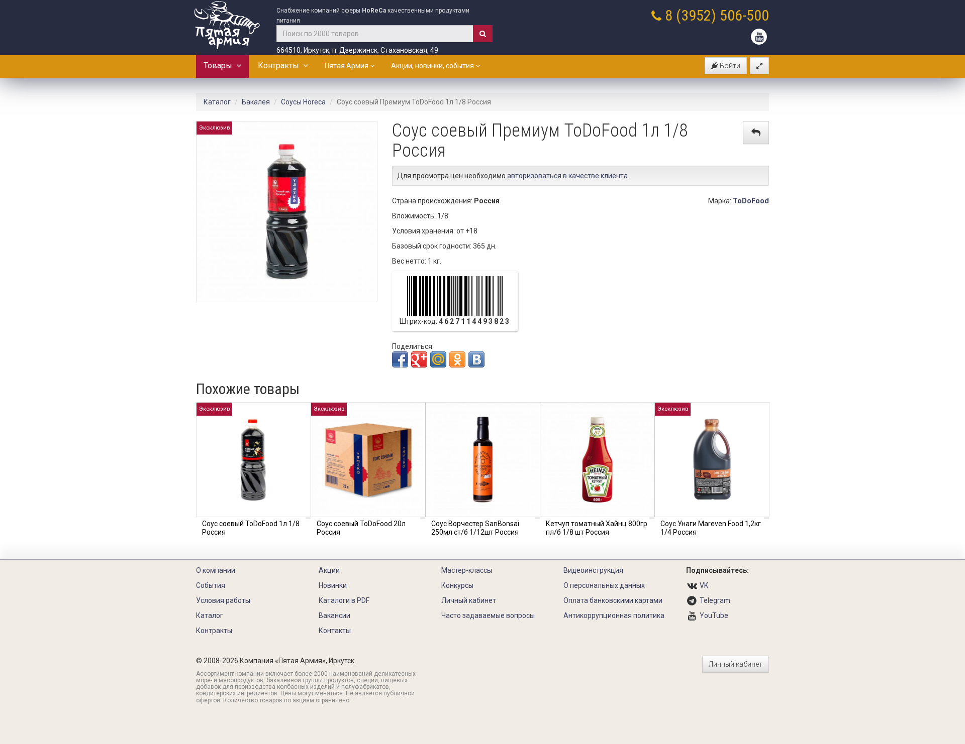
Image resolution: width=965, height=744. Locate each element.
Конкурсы (457, 585)
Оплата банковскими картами (612, 600)
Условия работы (223, 600)
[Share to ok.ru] (457, 359)
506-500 (744, 15)
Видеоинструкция (593, 570)
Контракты (280, 65)
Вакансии (334, 615)
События (210, 585)
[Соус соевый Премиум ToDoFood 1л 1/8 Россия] (287, 211)
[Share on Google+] (419, 359)
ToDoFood (751, 201)
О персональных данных (604, 585)
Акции (329, 570)
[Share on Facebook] (400, 359)
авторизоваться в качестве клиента (567, 176)
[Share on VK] (476, 359)
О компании (215, 570)
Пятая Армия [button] (347, 66)
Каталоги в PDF (344, 600)
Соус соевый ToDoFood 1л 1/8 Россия (251, 528)
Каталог (217, 102)
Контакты (335, 631)
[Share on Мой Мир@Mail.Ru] (438, 359)
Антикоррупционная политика (613, 615)
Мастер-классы (466, 570)
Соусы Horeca (303, 102)
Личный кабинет (468, 600)
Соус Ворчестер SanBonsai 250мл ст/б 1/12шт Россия (475, 528)
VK (704, 585)
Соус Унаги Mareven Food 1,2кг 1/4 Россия (710, 528)
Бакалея (256, 102)
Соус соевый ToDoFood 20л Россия (361, 528)
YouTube (714, 615)
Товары (220, 65)
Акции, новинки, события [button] (433, 66)
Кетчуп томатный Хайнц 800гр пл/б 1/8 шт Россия (596, 528)
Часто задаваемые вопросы (488, 615)
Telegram (715, 600)
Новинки (333, 585)
